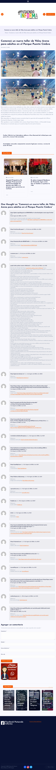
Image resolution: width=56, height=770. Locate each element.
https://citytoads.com (15, 541)
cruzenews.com (14, 253)
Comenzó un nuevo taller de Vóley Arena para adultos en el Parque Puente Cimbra (30, 32)
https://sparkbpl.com (15, 464)
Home (6, 32)
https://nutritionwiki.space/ (17, 229)
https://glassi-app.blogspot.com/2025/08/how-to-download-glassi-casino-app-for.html (31, 212)
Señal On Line (50, 14)
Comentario (4, 631)
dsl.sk (11, 512)
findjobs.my (13, 500)
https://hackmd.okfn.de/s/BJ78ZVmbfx (20, 241)
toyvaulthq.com (14, 567)
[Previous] (50, 687)
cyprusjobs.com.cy (14, 488)
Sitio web (3, 654)
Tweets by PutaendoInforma (35, 721)
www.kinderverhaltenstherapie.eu (18, 435)
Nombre (3, 642)
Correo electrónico (5, 648)
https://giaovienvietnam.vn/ (17, 373)
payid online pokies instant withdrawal (20, 265)
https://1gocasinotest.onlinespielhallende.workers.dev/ (23, 553)
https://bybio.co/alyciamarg (17, 476)
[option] (8, 700)
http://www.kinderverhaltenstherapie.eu (29, 439)
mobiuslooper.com (14, 596)
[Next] (52, 687)
